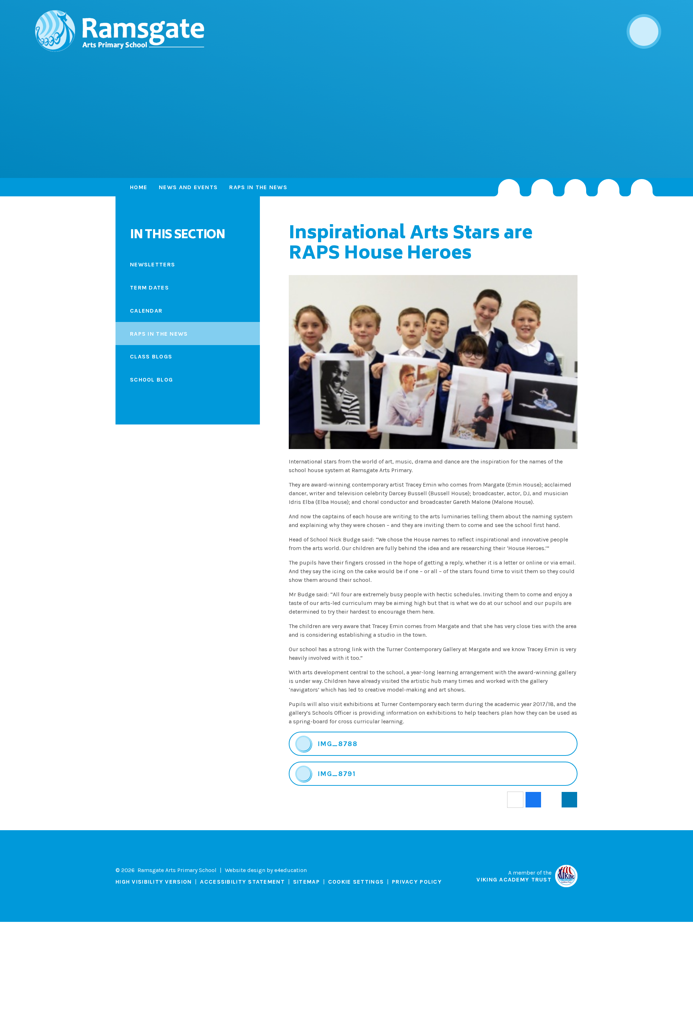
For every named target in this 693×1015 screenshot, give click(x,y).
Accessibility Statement (242, 881)
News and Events (188, 187)
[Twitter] (542, 187)
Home (138, 187)
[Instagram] (509, 187)
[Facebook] (575, 187)
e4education (290, 870)
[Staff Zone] (608, 187)
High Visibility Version (154, 881)
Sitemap (306, 881)
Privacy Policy (417, 881)
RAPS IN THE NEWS (258, 187)
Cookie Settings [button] (356, 881)
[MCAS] (642, 187)
